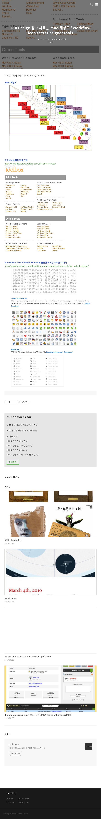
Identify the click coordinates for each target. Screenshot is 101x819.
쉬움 (26, 424)
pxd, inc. (10, 798)
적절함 (30, 424)
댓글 (7, 734)
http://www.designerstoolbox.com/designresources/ (30, 163)
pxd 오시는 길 (23, 798)
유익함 (26, 430)
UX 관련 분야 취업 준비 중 (20, 445)
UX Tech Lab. (24, 802)
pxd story (14, 744)
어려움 (34, 424)
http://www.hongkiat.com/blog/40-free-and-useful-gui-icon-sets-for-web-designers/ (46, 266)
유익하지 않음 (30, 430)
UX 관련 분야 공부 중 (18, 441)
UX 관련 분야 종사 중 (18, 450)
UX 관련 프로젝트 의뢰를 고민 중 (23, 454)
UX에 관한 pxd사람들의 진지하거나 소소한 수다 (27, 748)
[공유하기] (12, 402)
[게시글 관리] (15, 402)
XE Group (10, 802)
